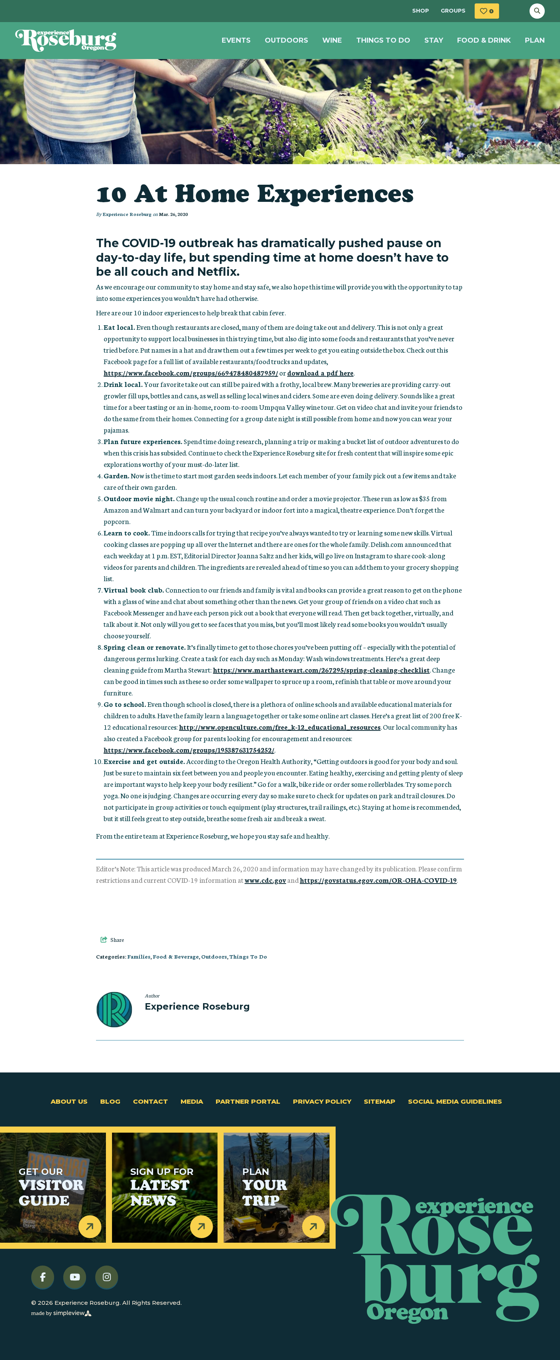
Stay (433, 40)
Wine (332, 40)
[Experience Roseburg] (66, 40)
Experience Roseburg (127, 214)
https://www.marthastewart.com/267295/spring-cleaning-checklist (321, 669)
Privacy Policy (322, 1101)
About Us (69, 1101)
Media (192, 1101)
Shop (420, 10)
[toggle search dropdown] (537, 11)
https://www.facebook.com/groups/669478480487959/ (191, 372)
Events (236, 40)
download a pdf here (320, 372)
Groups (453, 10)
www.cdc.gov (265, 880)
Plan (535, 40)
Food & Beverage (176, 956)
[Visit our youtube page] (74, 1276)
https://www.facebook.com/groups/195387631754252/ (189, 749)
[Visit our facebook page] (42, 1276)
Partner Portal (248, 1101)
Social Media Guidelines (455, 1101)
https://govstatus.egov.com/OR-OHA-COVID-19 (378, 880)
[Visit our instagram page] (106, 1276)
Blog (110, 1101)
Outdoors (286, 40)
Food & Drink (484, 40)
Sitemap (379, 1101)
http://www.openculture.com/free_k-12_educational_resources (280, 727)
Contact (150, 1101)
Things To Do (383, 40)
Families (138, 956)
